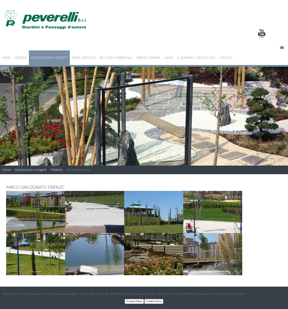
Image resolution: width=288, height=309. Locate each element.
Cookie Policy (153, 301)
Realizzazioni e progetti (49, 58)
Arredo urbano (148, 58)
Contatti (225, 58)
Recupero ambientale (116, 58)
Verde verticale (84, 58)
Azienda (21, 58)
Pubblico (57, 170)
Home (6, 58)
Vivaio (168, 58)
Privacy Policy (134, 301)
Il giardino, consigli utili (196, 58)
